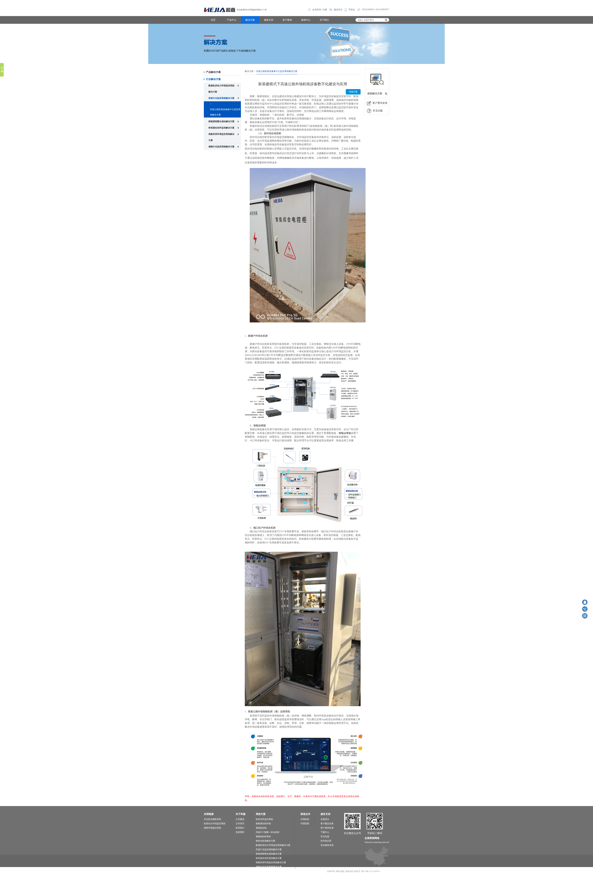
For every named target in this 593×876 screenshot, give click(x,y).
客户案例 (287, 20)
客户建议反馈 (327, 823)
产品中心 (231, 20)
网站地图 (340, 871)
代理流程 (305, 823)
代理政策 (305, 819)
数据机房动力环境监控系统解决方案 (221, 88)
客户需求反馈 (379, 103)
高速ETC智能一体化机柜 (267, 832)
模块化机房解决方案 (265, 841)
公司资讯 (240, 823)
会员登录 (316, 9)
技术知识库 (326, 841)
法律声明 (331, 871)
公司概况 (240, 819)
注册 (325, 9)
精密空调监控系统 (212, 828)
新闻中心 (305, 20)
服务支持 (268, 20)
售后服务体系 (327, 845)
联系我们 (240, 828)
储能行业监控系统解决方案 (221, 146)
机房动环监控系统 (264, 819)
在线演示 (325, 819)
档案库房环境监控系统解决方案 (221, 137)
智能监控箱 (261, 828)
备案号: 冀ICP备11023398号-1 (367, 871)
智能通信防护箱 (263, 823)
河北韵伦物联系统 (212, 819)
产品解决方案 (213, 72)
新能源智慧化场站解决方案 (221, 121)
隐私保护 (350, 871)
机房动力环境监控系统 (214, 823)
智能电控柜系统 (263, 836)
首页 (213, 20)
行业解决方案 (213, 79)
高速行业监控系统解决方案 (221, 98)
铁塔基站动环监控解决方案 (221, 128)
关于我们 (324, 20)
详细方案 (353, 92)
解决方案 (250, 20)
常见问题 (378, 110)
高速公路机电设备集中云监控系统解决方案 (225, 112)
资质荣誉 (240, 832)
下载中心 (325, 832)
